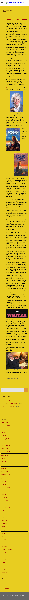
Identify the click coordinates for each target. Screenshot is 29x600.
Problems (3, 559)
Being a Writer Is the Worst (8, 406)
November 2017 (5, 429)
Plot (2, 556)
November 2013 (5, 487)
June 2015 (3, 461)
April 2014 (3, 484)
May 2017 (3, 435)
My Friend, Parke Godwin (16, 19)
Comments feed (5, 586)
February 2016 (5, 439)
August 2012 (4, 510)
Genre (2, 543)
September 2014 (5, 474)
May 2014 (3, 481)
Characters (4, 523)
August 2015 (4, 455)
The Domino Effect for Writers (9, 403)
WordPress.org (5, 588)
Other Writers (4, 552)
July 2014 (3, 478)
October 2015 (4, 448)
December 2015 (5, 442)
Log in (3, 582)
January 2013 (4, 501)
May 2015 (3, 465)
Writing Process (5, 572)
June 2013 (3, 491)
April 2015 (3, 468)
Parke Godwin (22, 122)
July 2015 (3, 458)
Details (3, 526)
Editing (3, 533)
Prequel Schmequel (6, 400)
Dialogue (3, 530)
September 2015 (5, 452)
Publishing (3, 562)
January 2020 (4, 422)
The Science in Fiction (6, 413)
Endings (3, 536)
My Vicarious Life (5, 409)
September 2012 (5, 507)
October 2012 (4, 504)
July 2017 (3, 432)
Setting (3, 569)
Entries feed (4, 584)
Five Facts (3, 539)
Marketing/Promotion (6, 549)
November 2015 (5, 445)
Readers (3, 566)
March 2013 (4, 497)
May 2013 (3, 494)
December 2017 (5, 425)
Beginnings (4, 520)
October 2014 (4, 471)
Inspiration (4, 546)
